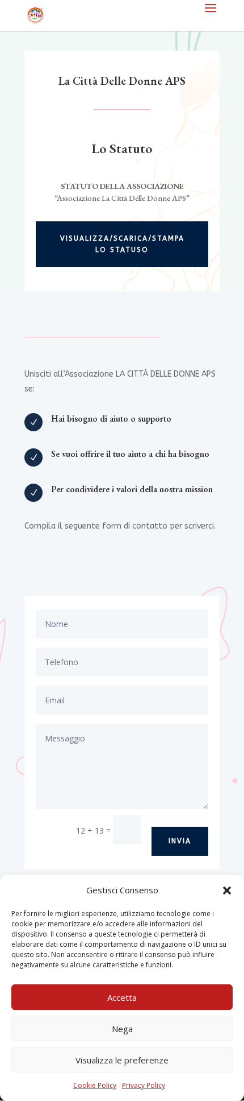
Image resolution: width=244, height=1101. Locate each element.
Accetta (122, 997)
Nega (122, 1028)
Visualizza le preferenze (122, 1060)
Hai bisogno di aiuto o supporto (111, 418)
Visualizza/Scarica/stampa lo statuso (122, 244)
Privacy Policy (143, 1085)
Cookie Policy (94, 1085)
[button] (227, 890)
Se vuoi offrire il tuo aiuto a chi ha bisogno (130, 454)
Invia (180, 841)
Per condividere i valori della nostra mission (132, 489)
